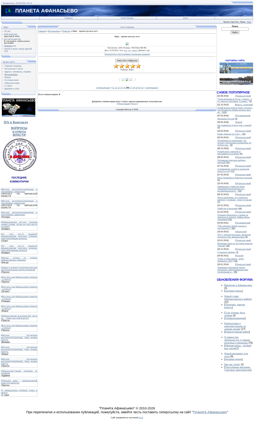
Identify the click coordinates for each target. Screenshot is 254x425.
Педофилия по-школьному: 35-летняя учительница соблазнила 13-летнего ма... (234, 142)
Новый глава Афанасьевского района (238, 297)
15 (124, 88)
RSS (249, 22)
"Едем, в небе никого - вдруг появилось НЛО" (230, 260)
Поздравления (243, 115)
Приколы (8, 46)
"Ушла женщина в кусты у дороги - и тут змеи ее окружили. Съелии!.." (234, 100)
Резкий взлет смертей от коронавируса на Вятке (229, 152)
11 (113, 88)
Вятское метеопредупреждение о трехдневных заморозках (19, 190)
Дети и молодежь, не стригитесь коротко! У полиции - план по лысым (234, 198)
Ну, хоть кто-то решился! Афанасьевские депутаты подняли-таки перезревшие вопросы (19, 236)
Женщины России (225, 119)
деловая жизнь (233, 290)
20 (139, 88)
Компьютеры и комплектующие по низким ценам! (235, 326)
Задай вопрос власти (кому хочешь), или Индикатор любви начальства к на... (235, 110)
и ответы (19, 131)
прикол (134, 50)
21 (142, 88)
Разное (239, 255)
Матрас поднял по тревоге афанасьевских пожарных (19, 259)
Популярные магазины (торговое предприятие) (237, 368)
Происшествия (243, 96)
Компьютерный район (237, 331)
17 (131, 88)
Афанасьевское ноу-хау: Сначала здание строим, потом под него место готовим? (19, 224)
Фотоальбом (54, 31)
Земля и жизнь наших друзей (18, 49)
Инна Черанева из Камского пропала (234, 178)
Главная (69, 18)
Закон (239, 122)
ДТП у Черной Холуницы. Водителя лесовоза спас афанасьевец (234, 236)
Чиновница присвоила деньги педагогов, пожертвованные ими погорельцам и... (232, 269)
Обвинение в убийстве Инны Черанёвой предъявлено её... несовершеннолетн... (231, 188)
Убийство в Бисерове (227, 208)
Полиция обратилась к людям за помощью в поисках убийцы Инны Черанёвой (233, 217)
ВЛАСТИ (19, 134)
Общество (241, 231)
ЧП (5, 31)
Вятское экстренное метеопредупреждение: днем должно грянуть (19, 337)
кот (129, 50)
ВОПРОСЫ (19, 128)
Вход (185, 18)
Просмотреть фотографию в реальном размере (127, 54)
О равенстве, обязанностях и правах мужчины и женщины (237, 340)
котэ (125, 50)
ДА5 (148, 50)
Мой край (8, 34)
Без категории (10, 39)
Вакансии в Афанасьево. (238, 285)
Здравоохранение (235, 318)
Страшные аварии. (226, 252)
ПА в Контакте (16, 122)
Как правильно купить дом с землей (234, 125)
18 (134, 88)
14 (121, 88)
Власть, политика (244, 105)
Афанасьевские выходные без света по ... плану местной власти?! (19, 317)
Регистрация (127, 18)
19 (136, 88)
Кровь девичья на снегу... (229, 134)
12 (116, 88)
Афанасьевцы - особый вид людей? (237, 347)
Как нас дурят (232, 364)
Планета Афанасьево (210, 412)
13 (119, 88)
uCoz (140, 417)
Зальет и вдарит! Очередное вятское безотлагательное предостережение (19, 268)
